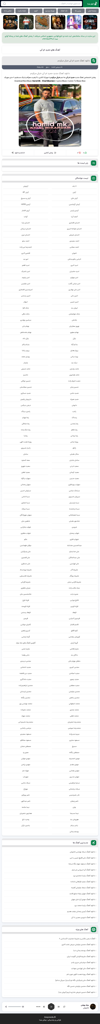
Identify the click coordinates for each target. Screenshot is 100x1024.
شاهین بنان (25, 521)
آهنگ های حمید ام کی (50, 49)
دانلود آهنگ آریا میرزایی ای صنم (83, 870)
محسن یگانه (25, 697)
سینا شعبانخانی (74, 515)
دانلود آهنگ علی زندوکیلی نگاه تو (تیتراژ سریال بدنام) (75, 980)
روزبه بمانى (74, 442)
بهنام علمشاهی (25, 332)
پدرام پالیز (25, 344)
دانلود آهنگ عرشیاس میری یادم (83, 962)
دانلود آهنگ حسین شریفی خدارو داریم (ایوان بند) (76, 992)
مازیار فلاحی (74, 649)
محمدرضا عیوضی (74, 728)
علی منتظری (25, 563)
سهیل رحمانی (26, 484)
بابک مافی (26, 314)
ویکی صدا (42, 1020)
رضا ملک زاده (25, 429)
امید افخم (25, 265)
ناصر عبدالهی (25, 801)
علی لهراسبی (74, 563)
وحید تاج (25, 819)
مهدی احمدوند (74, 758)
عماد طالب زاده (74, 588)
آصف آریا (74, 216)
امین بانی (74, 295)
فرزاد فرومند (25, 606)
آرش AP (26, 192)
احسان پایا (26, 222)
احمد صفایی (74, 247)
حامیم (25, 375)
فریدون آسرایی (74, 618)
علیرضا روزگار (74, 576)
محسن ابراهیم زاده (26, 685)
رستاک (74, 417)
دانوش (74, 405)
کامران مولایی (25, 624)
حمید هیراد (74, 399)
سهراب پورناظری (74, 484)
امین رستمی (25, 295)
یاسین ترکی (25, 825)
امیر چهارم (74, 277)
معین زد (26, 752)
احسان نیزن (25, 235)
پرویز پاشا (25, 350)
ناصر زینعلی (74, 801)
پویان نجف (25, 356)
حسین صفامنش (26, 387)
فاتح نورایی (74, 600)
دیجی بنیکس (26, 405)
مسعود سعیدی (25, 734)
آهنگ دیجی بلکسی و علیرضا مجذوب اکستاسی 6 (77, 938)
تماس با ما (7, 11)
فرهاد (74, 612)
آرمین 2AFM (25, 204)
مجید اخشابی (25, 667)
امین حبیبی (74, 302)
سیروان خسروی (74, 496)
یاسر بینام (74, 825)
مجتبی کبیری (74, 667)
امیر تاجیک (25, 271)
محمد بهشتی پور (25, 703)
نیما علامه (25, 807)
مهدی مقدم (74, 764)
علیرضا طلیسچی (26, 576)
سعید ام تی (74, 466)
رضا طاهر (74, 429)
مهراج (26, 789)
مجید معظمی (74, 685)
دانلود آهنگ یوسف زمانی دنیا (84, 950)
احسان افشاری (74, 222)
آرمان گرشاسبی (74, 204)
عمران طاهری (25, 588)
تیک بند (74, 362)
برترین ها (78, 11)
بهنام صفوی (74, 332)
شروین (74, 527)
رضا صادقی (26, 423)
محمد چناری (74, 709)
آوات (25, 216)
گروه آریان (74, 643)
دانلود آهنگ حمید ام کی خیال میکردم (74, 60)
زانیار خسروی (25, 448)
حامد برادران (74, 369)
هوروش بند (74, 819)
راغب (74, 411)
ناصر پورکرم (26, 795)
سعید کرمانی (74, 472)
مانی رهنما (25, 655)
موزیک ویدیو (50, 11)
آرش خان (74, 198)
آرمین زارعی (74, 210)
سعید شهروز (25, 466)
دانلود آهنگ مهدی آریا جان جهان (83, 899)
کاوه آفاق (74, 630)
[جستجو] (4, 3)
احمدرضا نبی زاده (26, 247)
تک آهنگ (64, 11)
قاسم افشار (74, 624)
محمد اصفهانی (74, 703)
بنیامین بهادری (25, 320)
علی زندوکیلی (26, 551)
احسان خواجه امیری (74, 228)
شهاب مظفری (26, 533)
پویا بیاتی (74, 356)
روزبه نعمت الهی (26, 442)
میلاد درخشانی (74, 789)
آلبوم (36, 11)
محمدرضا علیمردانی (25, 722)
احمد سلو (25, 241)
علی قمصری (25, 557)
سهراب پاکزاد (25, 478)
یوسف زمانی (74, 831)
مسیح (74, 746)
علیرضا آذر (74, 569)
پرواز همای (74, 350)
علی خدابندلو (74, 551)
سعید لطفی (25, 472)
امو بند (25, 259)
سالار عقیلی (74, 454)
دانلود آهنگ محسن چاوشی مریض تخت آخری (78, 944)
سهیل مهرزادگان (26, 515)
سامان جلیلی (74, 460)
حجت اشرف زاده (74, 381)
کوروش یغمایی (74, 636)
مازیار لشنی (26, 649)
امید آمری (74, 265)
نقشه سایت (22, 11)
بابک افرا (26, 308)
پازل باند (26, 338)
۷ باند (74, 186)
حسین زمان (74, 387)
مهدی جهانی (25, 758)
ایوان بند (74, 308)
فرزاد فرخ (26, 600)
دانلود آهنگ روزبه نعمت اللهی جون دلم (81, 974)
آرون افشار (26, 210)
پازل (74, 338)
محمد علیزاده (26, 709)
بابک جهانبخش (74, 314)
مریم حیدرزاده (74, 734)
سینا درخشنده (74, 509)
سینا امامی (26, 496)
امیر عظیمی (25, 283)
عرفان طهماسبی (25, 545)
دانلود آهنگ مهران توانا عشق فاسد (82, 893)
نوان (74, 807)
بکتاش (74, 320)
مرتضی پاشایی (25, 728)
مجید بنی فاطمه (26, 673)
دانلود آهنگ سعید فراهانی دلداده (83, 881)
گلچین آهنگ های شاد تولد (26, 643)
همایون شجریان (26, 813)
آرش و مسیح (25, 198)
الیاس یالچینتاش (74, 259)
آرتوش (25, 186)
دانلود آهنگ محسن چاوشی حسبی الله (81, 986)
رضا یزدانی (74, 435)
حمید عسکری (26, 393)
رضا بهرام (25, 417)
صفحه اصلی (92, 11)
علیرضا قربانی (25, 582)
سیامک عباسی (74, 490)
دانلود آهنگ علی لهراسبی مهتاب (83, 968)
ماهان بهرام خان (74, 661)
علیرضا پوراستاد (26, 569)
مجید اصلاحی (74, 673)
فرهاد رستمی (25, 612)
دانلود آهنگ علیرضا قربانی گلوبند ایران (81, 956)
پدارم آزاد (74, 344)
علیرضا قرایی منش (74, 582)
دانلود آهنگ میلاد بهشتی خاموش (82, 852)
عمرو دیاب (74, 594)
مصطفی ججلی (25, 746)
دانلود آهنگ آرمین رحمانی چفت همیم (81, 911)
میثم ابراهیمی (74, 783)
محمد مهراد (25, 716)
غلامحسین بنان (25, 594)
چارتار (26, 362)
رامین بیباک (25, 411)
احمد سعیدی (74, 241)
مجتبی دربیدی (25, 661)
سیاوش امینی (25, 490)
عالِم (25, 539)
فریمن (25, 618)
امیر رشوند (26, 277)
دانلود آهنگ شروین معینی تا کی (83, 917)
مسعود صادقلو (25, 740)
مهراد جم (25, 770)
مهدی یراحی (25, 764)
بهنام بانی (25, 326)
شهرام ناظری (74, 539)
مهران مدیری (74, 776)
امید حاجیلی (74, 271)
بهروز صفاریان (74, 326)
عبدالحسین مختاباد (74, 545)
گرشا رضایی (25, 636)
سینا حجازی (25, 502)
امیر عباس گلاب (74, 283)
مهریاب (25, 776)
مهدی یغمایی (74, 770)
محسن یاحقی (74, 697)
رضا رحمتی (74, 423)
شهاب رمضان (74, 533)
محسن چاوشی (74, 691)
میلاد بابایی (25, 783)
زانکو (74, 448)
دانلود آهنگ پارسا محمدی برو (84, 875)
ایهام (26, 302)
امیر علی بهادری (74, 289)
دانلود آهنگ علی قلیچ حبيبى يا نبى (82, 858)
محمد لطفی (74, 716)
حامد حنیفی (25, 369)
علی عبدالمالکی (74, 557)
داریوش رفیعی (25, 399)
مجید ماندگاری (25, 679)
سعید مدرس (74, 478)
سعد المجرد (25, 460)
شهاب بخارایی (25, 527)
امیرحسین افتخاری (26, 289)
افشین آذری (25, 253)
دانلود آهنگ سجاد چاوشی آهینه (83, 887)
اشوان (74, 253)
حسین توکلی (25, 381)
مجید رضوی (74, 679)
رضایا (26, 435)
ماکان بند (74, 655)
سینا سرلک (26, 509)
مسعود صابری (74, 740)
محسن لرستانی (25, 691)
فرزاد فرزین (74, 606)
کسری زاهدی (25, 630)
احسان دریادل (26, 228)
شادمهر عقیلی (74, 521)
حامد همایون (74, 375)
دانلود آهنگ (64, 73)
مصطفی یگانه (74, 752)
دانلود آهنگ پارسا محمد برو (85, 905)
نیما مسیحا (74, 813)
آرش (74, 192)
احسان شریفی (74, 235)
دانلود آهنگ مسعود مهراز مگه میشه (82, 864)
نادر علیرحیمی (74, 795)
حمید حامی (74, 393)
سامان (25, 454)
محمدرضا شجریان (74, 722)
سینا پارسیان (74, 502)
